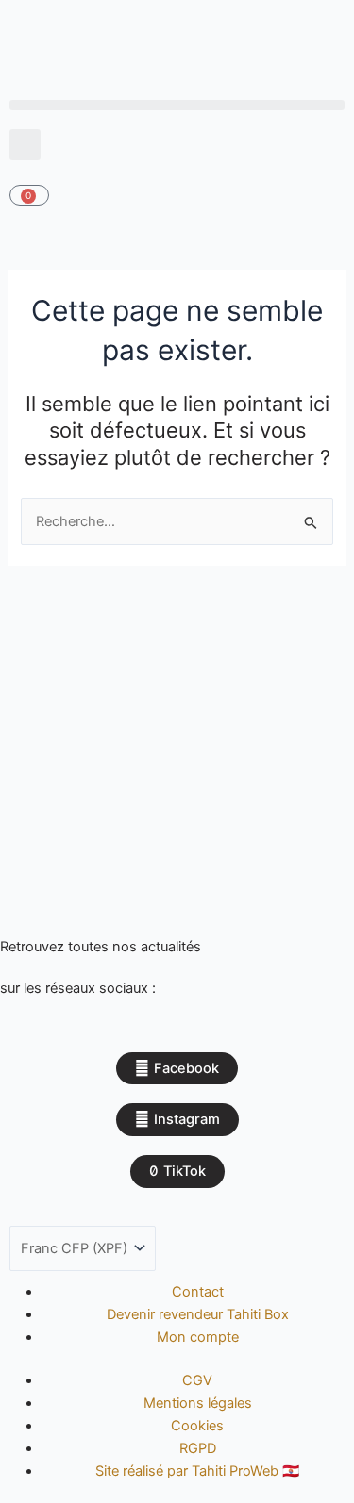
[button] (177, 105)
